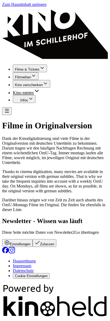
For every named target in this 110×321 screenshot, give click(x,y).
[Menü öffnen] (7, 111)
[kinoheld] (55, 316)
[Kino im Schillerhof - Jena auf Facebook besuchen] (5, 252)
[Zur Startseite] (55, 33)
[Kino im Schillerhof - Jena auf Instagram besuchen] (12, 252)
